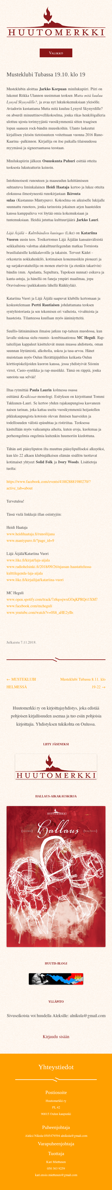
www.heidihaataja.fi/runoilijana (31, 533)
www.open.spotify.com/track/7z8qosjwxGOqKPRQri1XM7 (52, 599)
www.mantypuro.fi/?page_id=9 (30, 540)
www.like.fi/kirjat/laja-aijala (28, 560)
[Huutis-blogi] (56, 983)
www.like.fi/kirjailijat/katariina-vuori (35, 579)
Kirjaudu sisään (56, 1036)
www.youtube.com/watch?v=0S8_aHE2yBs (40, 612)
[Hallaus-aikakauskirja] (56, 876)
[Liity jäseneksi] (56, 777)
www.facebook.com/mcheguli (29, 605)
